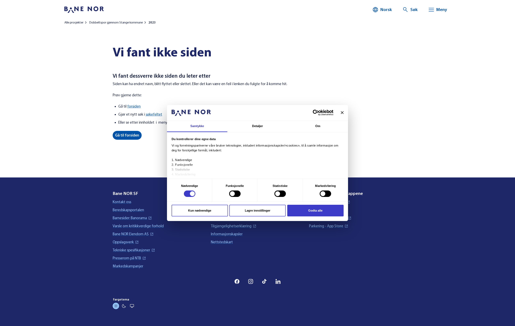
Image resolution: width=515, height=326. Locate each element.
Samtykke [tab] (197, 126)
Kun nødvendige (199, 210)
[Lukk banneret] (342, 112)
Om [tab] (317, 126)
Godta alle (315, 210)
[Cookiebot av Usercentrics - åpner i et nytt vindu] (315, 113)
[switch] (235, 194)
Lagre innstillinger (257, 210)
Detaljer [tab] (257, 126)
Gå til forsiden (127, 135)
